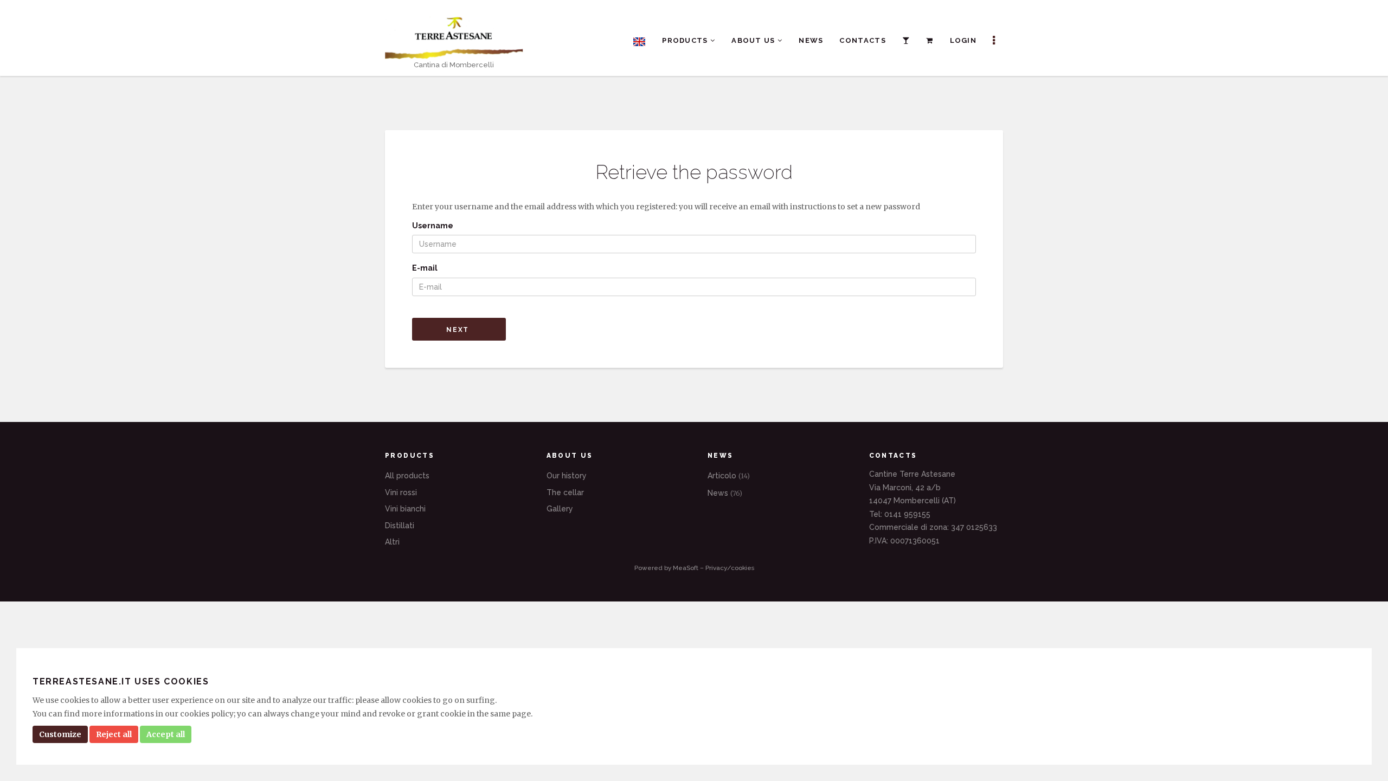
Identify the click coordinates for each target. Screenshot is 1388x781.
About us (754, 40)
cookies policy (207, 714)
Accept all (165, 734)
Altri (392, 541)
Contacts (862, 40)
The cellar (565, 492)
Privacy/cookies (729, 568)
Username (432, 225)
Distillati (399, 525)
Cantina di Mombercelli (454, 65)
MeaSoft (685, 568)
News (811, 40)
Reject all (114, 734)
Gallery (560, 508)
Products (686, 40)
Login (963, 40)
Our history (567, 475)
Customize (60, 734)
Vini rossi (401, 492)
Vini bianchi (405, 508)
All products (407, 475)
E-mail (425, 268)
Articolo (729, 475)
